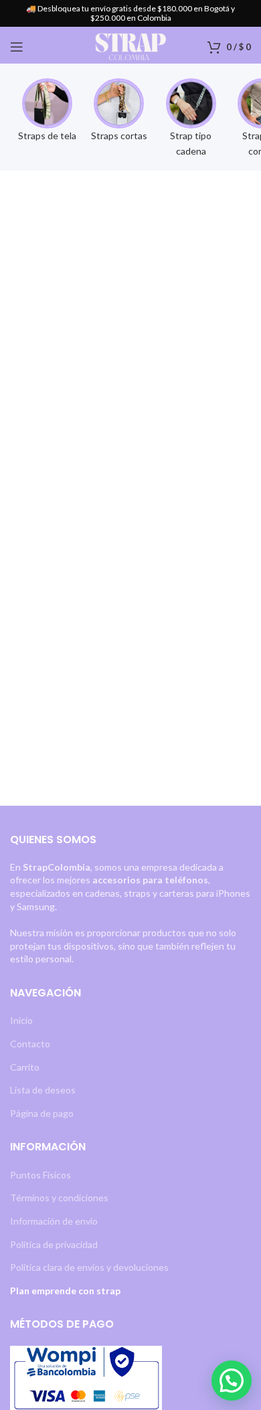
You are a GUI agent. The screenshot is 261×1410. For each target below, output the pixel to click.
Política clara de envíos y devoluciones (89, 1267)
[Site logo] (130, 46)
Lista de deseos (43, 1089)
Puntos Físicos (40, 1174)
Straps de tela (47, 135)
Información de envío (54, 1221)
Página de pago (42, 1113)
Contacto (30, 1043)
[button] (231, 1380)
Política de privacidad (54, 1244)
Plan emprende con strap (65, 1290)
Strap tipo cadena (190, 143)
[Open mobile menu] (16, 46)
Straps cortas (119, 135)
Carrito (24, 1067)
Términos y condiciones (59, 1197)
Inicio (21, 1020)
